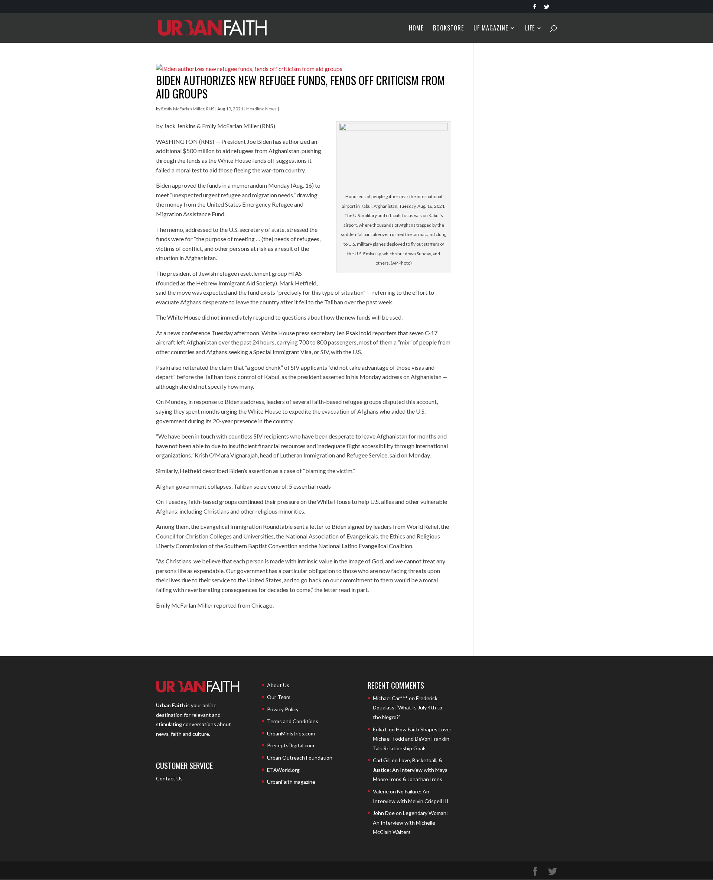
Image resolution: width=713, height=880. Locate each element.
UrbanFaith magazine (291, 782)
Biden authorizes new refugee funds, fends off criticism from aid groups (300, 87)
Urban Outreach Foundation (299, 757)
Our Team (278, 697)
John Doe (384, 813)
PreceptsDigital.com (290, 745)
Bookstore (448, 28)
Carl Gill (382, 760)
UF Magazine (490, 28)
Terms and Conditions (292, 721)
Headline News (261, 108)
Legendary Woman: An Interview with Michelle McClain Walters (410, 822)
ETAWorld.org (283, 770)
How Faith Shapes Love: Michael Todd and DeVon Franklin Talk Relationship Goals (412, 738)
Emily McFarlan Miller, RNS (187, 108)
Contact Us (169, 778)
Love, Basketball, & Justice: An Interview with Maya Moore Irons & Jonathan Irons (410, 769)
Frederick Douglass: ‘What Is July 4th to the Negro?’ (407, 707)
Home (416, 28)
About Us (278, 685)
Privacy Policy (283, 709)
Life (530, 28)
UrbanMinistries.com (291, 733)
